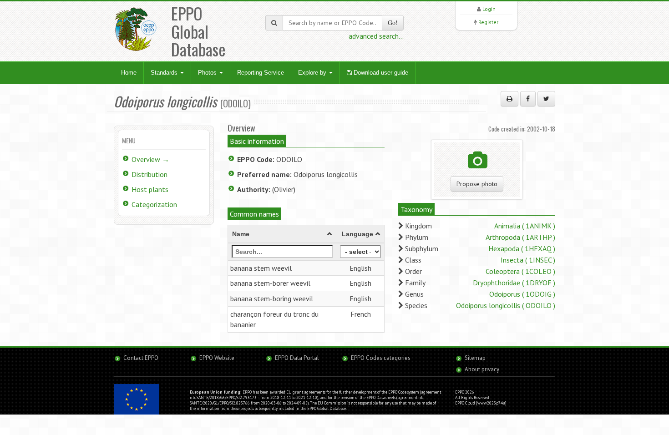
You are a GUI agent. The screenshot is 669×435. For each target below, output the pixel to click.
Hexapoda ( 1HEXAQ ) (521, 248)
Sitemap (475, 358)
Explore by (313, 72)
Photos (208, 72)
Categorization (154, 204)
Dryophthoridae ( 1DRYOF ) (514, 282)
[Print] (509, 98)
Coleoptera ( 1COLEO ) (520, 271)
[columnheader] (282, 234)
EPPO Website (216, 358)
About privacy (482, 369)
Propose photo (476, 184)
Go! (393, 22)
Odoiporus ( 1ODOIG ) (522, 293)
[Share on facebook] (528, 98)
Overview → (150, 159)
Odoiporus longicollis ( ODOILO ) (505, 305)
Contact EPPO (140, 358)
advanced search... (376, 35)
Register (488, 22)
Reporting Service (260, 72)
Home (129, 72)
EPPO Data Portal (297, 358)
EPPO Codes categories (381, 358)
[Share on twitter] (546, 98)
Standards (165, 72)
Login (489, 8)
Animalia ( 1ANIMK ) (524, 225)
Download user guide (380, 72)
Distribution (149, 174)
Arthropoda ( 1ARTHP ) (520, 237)
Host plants (150, 189)
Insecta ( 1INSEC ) (528, 259)
